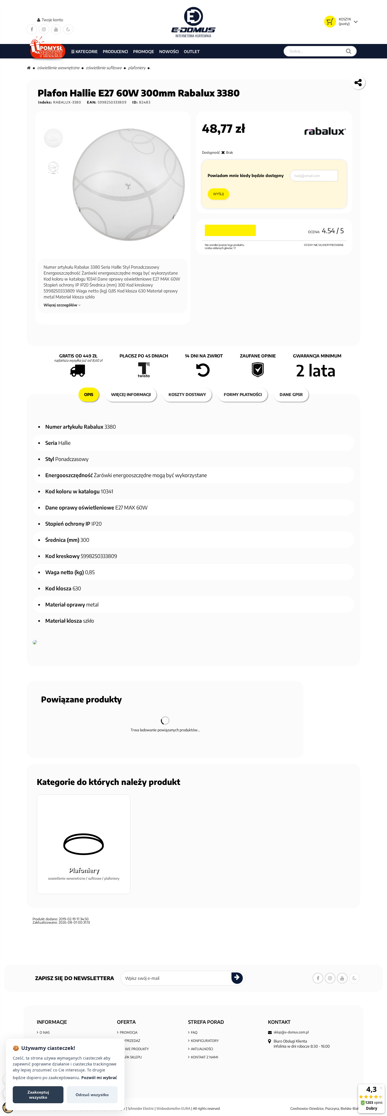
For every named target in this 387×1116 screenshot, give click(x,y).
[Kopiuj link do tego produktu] (358, 82)
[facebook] (32, 29)
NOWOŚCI (169, 51)
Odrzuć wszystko (92, 1094)
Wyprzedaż (130, 1041)
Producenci (115, 51)
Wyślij (218, 194)
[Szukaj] (348, 51)
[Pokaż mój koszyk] (330, 22)
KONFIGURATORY (205, 1041)
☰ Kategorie (84, 51)
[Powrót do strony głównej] (29, 67)
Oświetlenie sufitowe (104, 67)
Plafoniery (136, 67)
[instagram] (44, 29)
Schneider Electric (141, 1108)
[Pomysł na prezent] (48, 51)
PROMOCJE (143, 51)
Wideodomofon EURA (173, 1108)
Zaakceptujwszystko (38, 1095)
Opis (88, 394)
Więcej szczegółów (61, 305)
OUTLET (192, 51)
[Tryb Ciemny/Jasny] (68, 29)
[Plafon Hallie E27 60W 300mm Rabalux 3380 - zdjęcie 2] (54, 167)
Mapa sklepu (131, 1057)
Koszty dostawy (187, 394)
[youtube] (56, 29)
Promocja (128, 1032)
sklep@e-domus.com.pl (291, 1032)
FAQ (194, 1032)
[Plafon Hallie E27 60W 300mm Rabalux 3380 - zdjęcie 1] (54, 138)
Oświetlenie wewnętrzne (58, 67)
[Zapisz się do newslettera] (237, 978)
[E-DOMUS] (193, 22)
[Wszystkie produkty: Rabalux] (324, 131)
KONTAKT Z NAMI (204, 1057)
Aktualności (202, 1049)
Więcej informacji (131, 394)
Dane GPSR (291, 394)
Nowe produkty (134, 1049)
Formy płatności (243, 394)
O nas (45, 1032)
